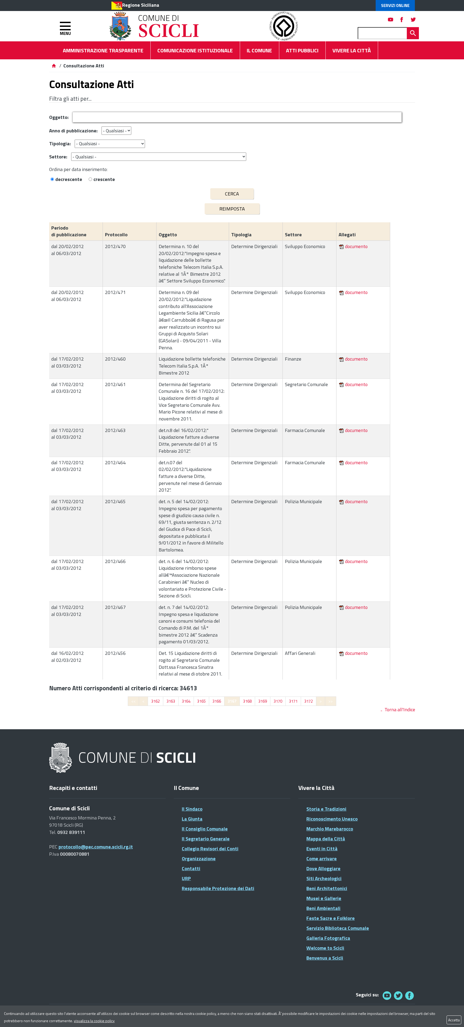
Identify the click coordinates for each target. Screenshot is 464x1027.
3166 (216, 701)
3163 (170, 701)
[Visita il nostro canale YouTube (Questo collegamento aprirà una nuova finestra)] (398, 995)
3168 (247, 701)
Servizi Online (395, 5)
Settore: (58, 156)
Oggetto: (58, 117)
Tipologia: (60, 143)
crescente (104, 179)
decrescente (68, 179)
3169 (262, 701)
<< (133, 701)
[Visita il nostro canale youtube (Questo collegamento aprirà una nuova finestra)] (390, 19)
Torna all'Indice (400, 709)
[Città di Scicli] (123, 758)
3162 (155, 701)
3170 (278, 701)
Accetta (454, 1020)
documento (356, 246)
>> (330, 701)
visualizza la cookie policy (94, 1021)
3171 (293, 701)
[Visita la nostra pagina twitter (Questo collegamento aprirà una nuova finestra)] (413, 19)
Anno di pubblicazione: (73, 130)
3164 (186, 701)
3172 (308, 701)
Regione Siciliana (140, 5)
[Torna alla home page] (53, 65)
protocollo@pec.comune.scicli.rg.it (96, 846)
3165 (201, 701)
